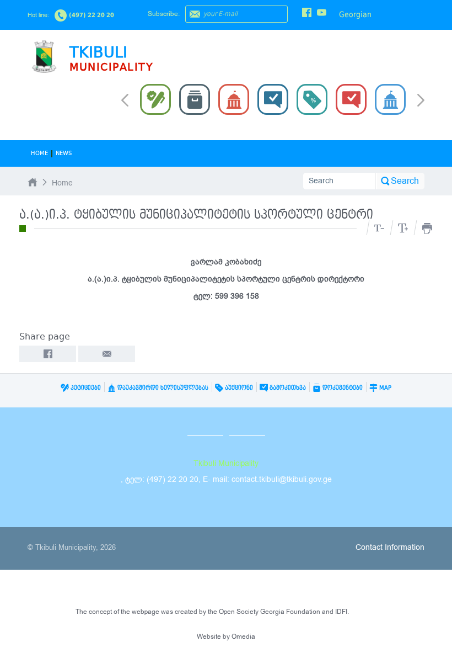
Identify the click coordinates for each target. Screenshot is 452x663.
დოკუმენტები (342, 388)
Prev (125, 99)
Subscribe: (164, 13)
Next (421, 101)
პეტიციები (85, 388)
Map (384, 388)
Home (39, 153)
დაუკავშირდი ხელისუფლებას (162, 388)
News (64, 153)
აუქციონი (238, 388)
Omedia (243, 636)
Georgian (355, 14)
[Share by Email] (106, 354)
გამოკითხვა (287, 388)
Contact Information (390, 547)
